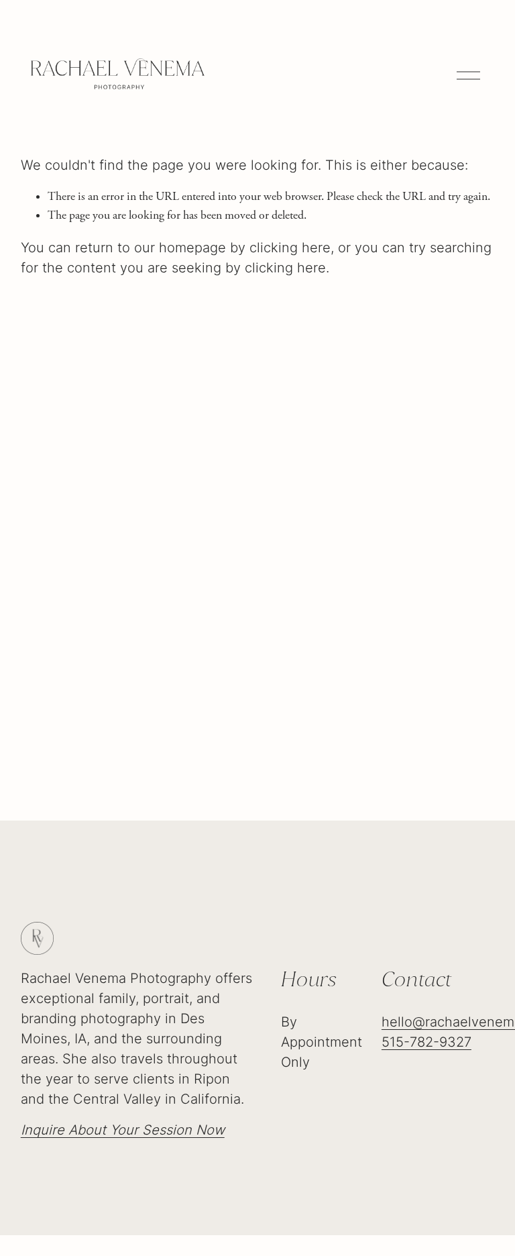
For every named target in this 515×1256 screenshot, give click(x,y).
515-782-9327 (426, 1042)
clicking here (290, 248)
